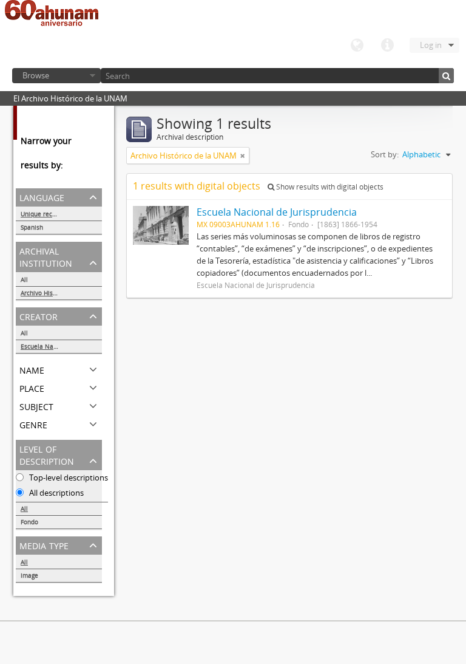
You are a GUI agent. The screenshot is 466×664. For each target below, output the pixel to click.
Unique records (43, 214)
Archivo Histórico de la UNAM (61, 293)
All (24, 279)
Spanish (32, 227)
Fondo (29, 522)
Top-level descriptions (67, 477)
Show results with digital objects (328, 187)
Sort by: (385, 154)
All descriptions (55, 492)
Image (29, 575)
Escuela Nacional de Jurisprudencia (61, 346)
